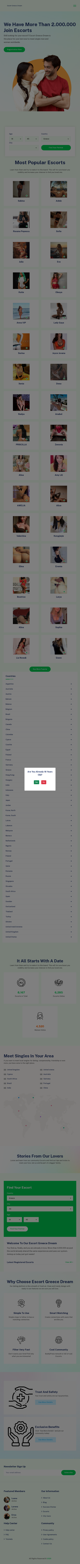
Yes (36, 782)
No (44, 782)
